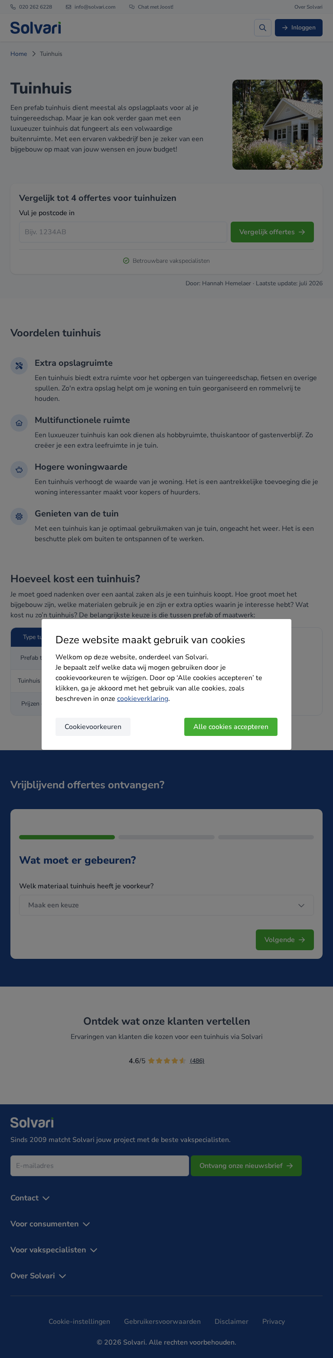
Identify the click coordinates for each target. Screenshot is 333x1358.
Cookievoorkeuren (93, 727)
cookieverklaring (142, 698)
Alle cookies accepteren (230, 727)
